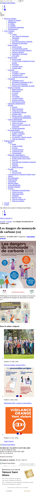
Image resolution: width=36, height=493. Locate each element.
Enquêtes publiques (14, 187)
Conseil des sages (17, 151)
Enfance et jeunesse (14, 87)
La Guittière (12, 25)
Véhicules (15, 165)
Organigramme (17, 153)
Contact (6, 204)
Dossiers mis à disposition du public (23, 86)
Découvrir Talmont (10, 18)
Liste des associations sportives (22, 50)
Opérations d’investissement (21, 190)
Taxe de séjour (16, 172)
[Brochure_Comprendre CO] (15, 322)
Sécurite (10, 105)
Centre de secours (17, 110)
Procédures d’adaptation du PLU (22, 82)
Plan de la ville (16, 197)
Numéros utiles (17, 114)
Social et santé (12, 57)
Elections (15, 164)
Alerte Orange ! (9, 441)
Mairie (10, 142)
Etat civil (15, 160)
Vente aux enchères (18, 201)
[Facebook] (4, 6)
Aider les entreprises (18, 139)
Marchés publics (13, 183)
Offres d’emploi (17, 135)
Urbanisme (11, 79)
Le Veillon (11, 24)
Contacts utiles (16, 68)
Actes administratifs (14, 185)
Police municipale (17, 109)
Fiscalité (10, 169)
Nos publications (13, 178)
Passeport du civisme (18, 102)
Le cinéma (15, 40)
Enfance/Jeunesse (17, 89)
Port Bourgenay (13, 29)
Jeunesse (15, 95)
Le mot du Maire (17, 146)
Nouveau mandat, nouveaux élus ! (15, 365)
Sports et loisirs (13, 45)
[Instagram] (4, 8)
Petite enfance (16, 91)
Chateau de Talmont (14, 20)
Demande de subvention (19, 43)
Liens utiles (15, 56)
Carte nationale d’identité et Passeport (24, 162)
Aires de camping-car (19, 199)
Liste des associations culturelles (22, 41)
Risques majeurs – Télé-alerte (21, 116)
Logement (11, 70)
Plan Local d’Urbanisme (19, 84)
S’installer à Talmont (18, 73)
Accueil (2, 221)
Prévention (15, 64)
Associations (12, 181)
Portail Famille (12, 180)
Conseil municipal (17, 149)
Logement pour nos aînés (20, 77)
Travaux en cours (17, 123)
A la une (6, 203)
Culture (10, 33)
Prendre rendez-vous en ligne (21, 158)
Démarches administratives (16, 103)
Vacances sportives (18, 52)
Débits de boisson (17, 167)
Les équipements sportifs (20, 48)
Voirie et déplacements (15, 119)
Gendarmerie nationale (19, 112)
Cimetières (15, 196)
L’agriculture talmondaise (16, 27)
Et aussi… (11, 188)
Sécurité (14, 107)
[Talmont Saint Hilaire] (7, 3)
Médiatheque (12, 22)
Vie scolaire (15, 96)
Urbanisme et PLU (18, 80)
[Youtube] (5, 10)
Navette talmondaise (18, 128)
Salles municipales (18, 194)
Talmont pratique (9, 141)
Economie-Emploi (14, 130)
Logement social (17, 66)
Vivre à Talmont (9, 31)
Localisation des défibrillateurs (21, 118)
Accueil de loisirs (17, 98)
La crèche (15, 93)
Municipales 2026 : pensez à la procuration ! (18, 403)
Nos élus (15, 148)
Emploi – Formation (18, 134)
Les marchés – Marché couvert (21, 137)
